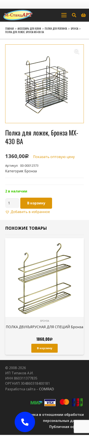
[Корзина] (83, 15)
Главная (9, 28)
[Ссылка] (17, 15)
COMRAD (46, 389)
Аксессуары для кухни (29, 28)
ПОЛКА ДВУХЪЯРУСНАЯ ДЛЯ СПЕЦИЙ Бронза (44, 327)
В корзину (36, 203)
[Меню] (64, 15)
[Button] (25, 422)
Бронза (74, 28)
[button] (77, 51)
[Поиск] (74, 15)
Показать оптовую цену (54, 156)
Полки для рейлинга (56, 28)
